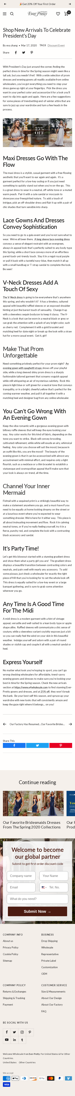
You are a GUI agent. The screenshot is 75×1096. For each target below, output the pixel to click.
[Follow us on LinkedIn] (14, 1040)
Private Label (48, 960)
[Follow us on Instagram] (22, 1032)
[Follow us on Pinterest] (30, 1032)
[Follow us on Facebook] (7, 1032)
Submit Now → (37, 911)
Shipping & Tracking (14, 998)
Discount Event (56, 45)
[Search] (12, 14)
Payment (8, 1004)
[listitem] (16, 52)
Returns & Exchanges (14, 991)
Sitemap (7, 960)
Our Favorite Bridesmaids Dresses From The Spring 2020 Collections (31, 824)
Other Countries (27, 1062)
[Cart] (66, 14)
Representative (49, 954)
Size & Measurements (53, 991)
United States (10, 1062)
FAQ (43, 1011)
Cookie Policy (10, 954)
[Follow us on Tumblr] (22, 1040)
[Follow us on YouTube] (7, 1040)
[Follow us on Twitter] (14, 1032)
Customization (49, 967)
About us (8, 940)
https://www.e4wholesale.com (31, 687)
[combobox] (43, 887)
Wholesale (47, 947)
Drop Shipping (49, 940)
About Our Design (51, 998)
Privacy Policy (10, 947)
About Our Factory (52, 1004)
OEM (44, 973)
